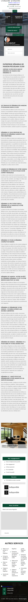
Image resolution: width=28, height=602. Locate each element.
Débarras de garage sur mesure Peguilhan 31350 (15, 563)
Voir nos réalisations (14, 27)
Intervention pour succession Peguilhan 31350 (24, 571)
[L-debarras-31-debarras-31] (6, 586)
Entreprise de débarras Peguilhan (5, 558)
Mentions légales (23, 598)
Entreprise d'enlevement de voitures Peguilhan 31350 (15, 554)
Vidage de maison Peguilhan (5, 570)
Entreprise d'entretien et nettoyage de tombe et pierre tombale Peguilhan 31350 (24, 560)
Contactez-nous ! (13, 30)
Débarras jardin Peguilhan (5, 564)
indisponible (6, 1)
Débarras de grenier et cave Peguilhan (6, 551)
